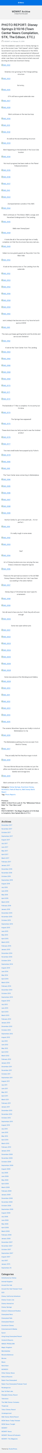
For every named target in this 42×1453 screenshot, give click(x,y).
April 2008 (5, 1227)
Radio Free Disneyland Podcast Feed (14, 1384)
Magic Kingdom (6, 1347)
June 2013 (4, 1008)
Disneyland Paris (7, 1314)
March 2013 (5, 1015)
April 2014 (4, 979)
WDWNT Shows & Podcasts (10, 1435)
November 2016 (6, 873)
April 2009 (5, 1183)
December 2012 (6, 1026)
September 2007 (7, 1253)
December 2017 (6, 825)
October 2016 (6, 876)
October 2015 (6, 920)
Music (3, 1362)
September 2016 (7, 880)
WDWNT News (6, 1431)
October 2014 (6, 960)
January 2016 (5, 909)
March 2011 (5, 1099)
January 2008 (5, 1238)
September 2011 (7, 1077)
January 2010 (5, 1151)
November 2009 (7, 1158)
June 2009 (4, 1176)
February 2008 (6, 1235)
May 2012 (4, 1048)
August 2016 (5, 883)
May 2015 (4, 935)
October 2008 (6, 1205)
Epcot (3, 1333)
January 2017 (5, 865)
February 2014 (6, 986)
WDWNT (7, 41)
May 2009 (4, 1180)
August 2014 (5, 968)
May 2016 (4, 895)
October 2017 (6, 832)
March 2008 (5, 1231)
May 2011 (4, 1092)
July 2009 (4, 1173)
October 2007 (6, 1249)
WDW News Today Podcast (10, 1420)
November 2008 (7, 1202)
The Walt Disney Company (10, 1402)
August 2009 (5, 1169)
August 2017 (5, 840)
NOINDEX (5, 789)
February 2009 (6, 1191)
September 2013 (7, 997)
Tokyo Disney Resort (8, 1409)
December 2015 (6, 913)
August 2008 (5, 1213)
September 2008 (7, 1209)
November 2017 (6, 829)
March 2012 (5, 1055)
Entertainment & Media (9, 1329)
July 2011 (4, 1085)
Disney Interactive (7, 1303)
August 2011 (5, 1081)
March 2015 (5, 942)
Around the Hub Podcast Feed (11, 1289)
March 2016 (5, 902)
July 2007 (4, 1260)
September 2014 (7, 964)
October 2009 (6, 1161)
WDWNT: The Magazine (9, 1439)
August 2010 (5, 1125)
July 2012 (4, 1041)
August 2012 (5, 1037)
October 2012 (6, 1030)
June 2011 (4, 1088)
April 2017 (4, 854)
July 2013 (4, 1004)
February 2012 (6, 1059)
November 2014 (6, 957)
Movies (3, 1358)
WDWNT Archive (21, 11)
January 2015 (5, 949)
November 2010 (6, 1114)
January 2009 (5, 1194)
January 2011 (5, 1107)
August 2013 (5, 1001)
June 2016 (4, 891)
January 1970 (5, 1264)
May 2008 (4, 1224)
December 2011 (6, 1066)
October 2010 (6, 1118)
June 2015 (4, 931)
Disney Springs (14, 787)
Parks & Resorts (15, 789)
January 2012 (5, 1063)
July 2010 (4, 1129)
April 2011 (4, 1096)
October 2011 (5, 1074)
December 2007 (7, 1242)
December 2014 (6, 953)
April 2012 (4, 1052)
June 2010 (4, 1132)
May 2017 (4, 851)
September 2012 (7, 1034)
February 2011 (6, 1103)
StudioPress (13, 1449)
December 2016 (6, 869)
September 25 (6, 1268)
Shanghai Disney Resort (9, 1395)
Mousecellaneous (7, 1355)
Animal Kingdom (7, 1281)
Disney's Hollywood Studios (11, 1311)
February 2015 (6, 946)
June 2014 (4, 971)
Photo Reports (10, 795)
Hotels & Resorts (7, 1340)
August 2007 (5, 1257)
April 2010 (4, 1140)
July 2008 (4, 1216)
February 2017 (6, 862)
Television (4, 1398)
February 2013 (6, 1019)
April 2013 (4, 1012)
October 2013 (6, 993)
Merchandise (5, 1351)
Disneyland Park (6, 1318)
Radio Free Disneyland (9, 1380)
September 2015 (7, 924)
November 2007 (6, 1246)
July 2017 (4, 843)
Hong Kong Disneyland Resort (11, 1336)
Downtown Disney (27, 787)
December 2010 (6, 1110)
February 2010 (6, 1147)
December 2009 (7, 1154)
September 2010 (7, 1121)
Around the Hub (6, 1285)
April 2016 (4, 898)
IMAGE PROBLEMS (8, 1344)
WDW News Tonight (8, 1424)
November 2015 (6, 916)
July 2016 (4, 887)
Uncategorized (6, 1413)
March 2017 (5, 858)
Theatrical (4, 1406)
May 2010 (4, 1136)
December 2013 (6, 990)
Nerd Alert (5, 1365)
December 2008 (7, 1198)
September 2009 (7, 1165)
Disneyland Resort (7, 1322)
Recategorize (6, 1387)
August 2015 (5, 927)
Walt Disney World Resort (10, 1417)
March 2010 (5, 1143)
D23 (2, 1292)
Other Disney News (8, 1373)
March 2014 (5, 982)
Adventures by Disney (8, 1278)
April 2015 (4, 938)
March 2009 (5, 1187)
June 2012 (4, 1044)
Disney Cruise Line (7, 1300)
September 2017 (7, 836)
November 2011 (6, 1070)
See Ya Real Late (7, 1391)
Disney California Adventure (10, 1296)
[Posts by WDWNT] (2, 41)
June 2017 (4, 847)
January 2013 (5, 1022)
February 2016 (6, 905)
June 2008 (4, 1220)
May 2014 (4, 975)
